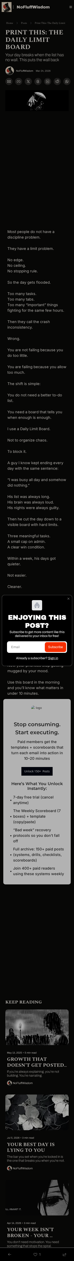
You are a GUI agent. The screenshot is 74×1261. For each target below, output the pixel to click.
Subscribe (55, 647)
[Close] (68, 598)
